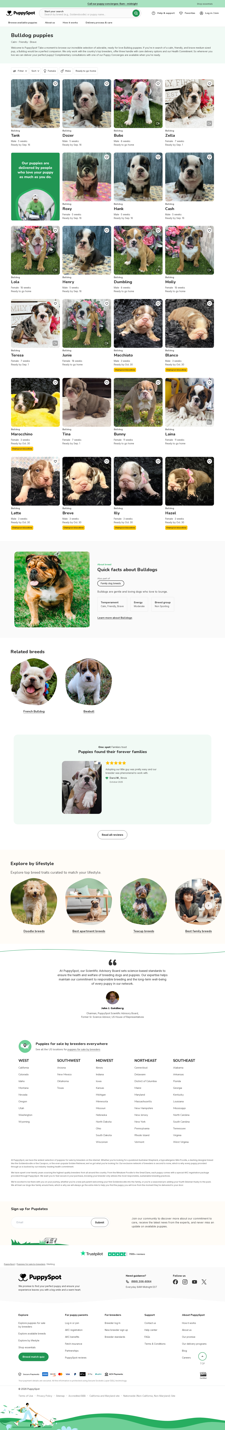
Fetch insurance (73, 1343)
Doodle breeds (34, 931)
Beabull (89, 711)
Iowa (98, 1081)
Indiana (100, 1074)
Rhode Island (141, 1135)
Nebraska (101, 1115)
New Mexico (64, 1074)
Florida (177, 1081)
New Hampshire (143, 1108)
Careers (186, 1357)
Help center (150, 1330)
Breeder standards (115, 1336)
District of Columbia (145, 1081)
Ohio (98, 1128)
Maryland (139, 1095)
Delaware (140, 1074)
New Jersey (141, 1115)
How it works (70, 22)
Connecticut (141, 1068)
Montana (23, 1088)
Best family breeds (198, 931)
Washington (25, 1115)
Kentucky (178, 1095)
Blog (184, 1350)
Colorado (23, 1074)
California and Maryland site (104, 1395)
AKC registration (74, 1330)
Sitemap (60, 1395)
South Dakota (104, 1135)
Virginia (177, 1135)
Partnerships (72, 1350)
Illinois (99, 1068)
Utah (21, 1108)
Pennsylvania (141, 1128)
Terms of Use (25, 1395)
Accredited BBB (77, 1395)
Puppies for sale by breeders (31, 1264)
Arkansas (178, 1074)
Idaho (21, 1081)
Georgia (177, 1088)
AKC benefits (72, 1336)
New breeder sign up (116, 1330)
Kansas (100, 1088)
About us (50, 22)
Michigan (101, 1095)
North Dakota (104, 1122)
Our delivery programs (194, 1343)
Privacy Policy (44, 1395)
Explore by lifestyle (28, 1340)
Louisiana (178, 1101)
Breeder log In (112, 1323)
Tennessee (179, 1128)
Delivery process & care (99, 22)
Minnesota (102, 1101)
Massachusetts (143, 1101)
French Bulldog (34, 711)
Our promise (188, 1336)
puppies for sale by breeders (84, 1049)
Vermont (139, 1142)
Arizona (61, 1068)
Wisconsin (102, 1142)
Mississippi (179, 1108)
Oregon (22, 1101)
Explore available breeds (32, 1333)
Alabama (178, 1068)
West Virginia (181, 1142)
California (23, 1068)
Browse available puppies (22, 22)
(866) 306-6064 (141, 1281)
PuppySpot (9, 1264)
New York (140, 1122)
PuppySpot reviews (75, 1357)
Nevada (22, 1095)
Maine (137, 1088)
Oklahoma (63, 1081)
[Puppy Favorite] (55, 83)
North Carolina (181, 1115)
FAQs (147, 1336)
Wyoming (24, 1122)
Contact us (150, 1323)
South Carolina (181, 1122)
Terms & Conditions (155, 1343)
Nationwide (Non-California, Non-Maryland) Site (149, 1395)
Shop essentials (27, 1347)
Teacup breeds (143, 931)
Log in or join (72, 1323)
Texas (60, 1088)
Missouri (100, 1108)
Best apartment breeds (88, 931)
